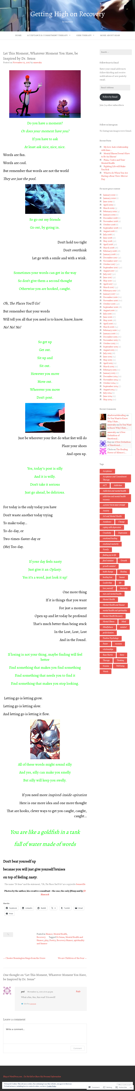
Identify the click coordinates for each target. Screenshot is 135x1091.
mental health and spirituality (115, 610)
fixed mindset (108, 560)
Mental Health (60, 934)
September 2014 (110, 386)
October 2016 (109, 304)
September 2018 (110, 228)
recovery (118, 643)
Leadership (107, 582)
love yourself (108, 588)
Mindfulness (108, 627)
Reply (78, 991)
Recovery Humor (65, 940)
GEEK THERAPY (84, 35)
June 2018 (107, 238)
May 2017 (107, 280)
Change (121, 521)
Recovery (41, 937)
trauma (106, 666)
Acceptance (107, 471)
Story (122, 655)
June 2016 (107, 317)
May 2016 (107, 320)
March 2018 (108, 247)
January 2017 (109, 294)
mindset (123, 627)
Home (18, 35)
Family (106, 549)
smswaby (37, 62)
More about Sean (110, 35)
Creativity (107, 533)
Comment (77, 1048)
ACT (105, 485)
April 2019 (108, 205)
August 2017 (108, 271)
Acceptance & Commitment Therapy (47, 35)
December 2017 (110, 257)
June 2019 (107, 201)
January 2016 (109, 333)
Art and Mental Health (112, 516)
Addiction (118, 485)
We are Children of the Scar (71, 958)
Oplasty (55, 569)
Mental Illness (108, 621)
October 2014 (109, 383)
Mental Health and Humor (114, 605)
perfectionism (108, 632)
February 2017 (110, 290)
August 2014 (109, 389)
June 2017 (107, 277)
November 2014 (110, 379)
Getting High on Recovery (67, 14)
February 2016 (110, 330)
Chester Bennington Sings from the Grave (25, 958)
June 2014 (107, 396)
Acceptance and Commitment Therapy (115, 478)
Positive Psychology (111, 638)
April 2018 (108, 244)
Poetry (52, 940)
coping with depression (112, 527)
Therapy (106, 660)
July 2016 (107, 313)
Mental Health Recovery (112, 616)
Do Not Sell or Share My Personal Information (42, 1076)
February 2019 (110, 211)
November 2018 (110, 221)
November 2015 (110, 340)
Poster (105, 643)
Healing (123, 571)
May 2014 (107, 399)
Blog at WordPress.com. (13, 1076)
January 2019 (109, 214)
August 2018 (108, 231)
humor (122, 577)
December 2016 (110, 297)
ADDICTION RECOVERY (114, 505)
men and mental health (112, 594)
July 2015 (107, 353)
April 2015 (108, 363)
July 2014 (107, 393)
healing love (107, 577)
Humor (49, 934)
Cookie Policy (51, 1086)
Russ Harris (108, 655)
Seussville (80, 884)
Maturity (123, 588)
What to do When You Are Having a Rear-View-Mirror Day (114, 176)
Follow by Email (110, 97)
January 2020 (109, 198)
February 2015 (110, 370)
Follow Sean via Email (109, 62)
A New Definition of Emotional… (116, 435)
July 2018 (107, 234)
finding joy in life (109, 555)
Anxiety (106, 510)
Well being (120, 666)
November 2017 (110, 261)
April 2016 (108, 323)
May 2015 (107, 360)
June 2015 (107, 356)
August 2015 (108, 350)
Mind (124, 621)
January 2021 (109, 195)
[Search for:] (116, 52)
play (46, 940)
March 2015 (108, 366)
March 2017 (108, 287)
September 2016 (110, 307)
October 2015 (109, 343)
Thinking (120, 660)
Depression (122, 533)
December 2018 (110, 218)
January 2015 (109, 373)
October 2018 (109, 224)
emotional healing (110, 538)
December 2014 (110, 376)
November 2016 (110, 300)
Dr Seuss (60, 937)
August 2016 (109, 310)
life (120, 582)
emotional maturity (111, 544)
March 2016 (108, 327)
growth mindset (109, 566)
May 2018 (107, 241)
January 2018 (109, 254)
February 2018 (110, 251)
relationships (108, 649)
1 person (33, 1004)
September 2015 (110, 346)
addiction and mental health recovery (114, 498)
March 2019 (108, 208)
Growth (124, 560)
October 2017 (109, 264)
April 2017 (108, 284)
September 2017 (110, 267)
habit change (108, 571)
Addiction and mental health (114, 491)
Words (105, 671)
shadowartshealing (116, 415)
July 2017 (107, 274)
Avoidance (107, 521)
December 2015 (110, 337)
